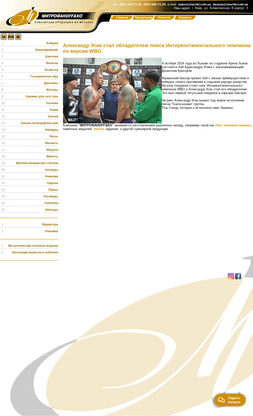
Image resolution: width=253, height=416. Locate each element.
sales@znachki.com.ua (194, 4)
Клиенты (185, 17)
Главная (122, 17)
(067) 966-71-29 (155, 4)
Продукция (143, 17)
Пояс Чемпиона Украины (233, 125)
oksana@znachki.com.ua (230, 4)
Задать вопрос (234, 400)
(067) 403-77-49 (131, 4)
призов (99, 129)
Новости (164, 17)
